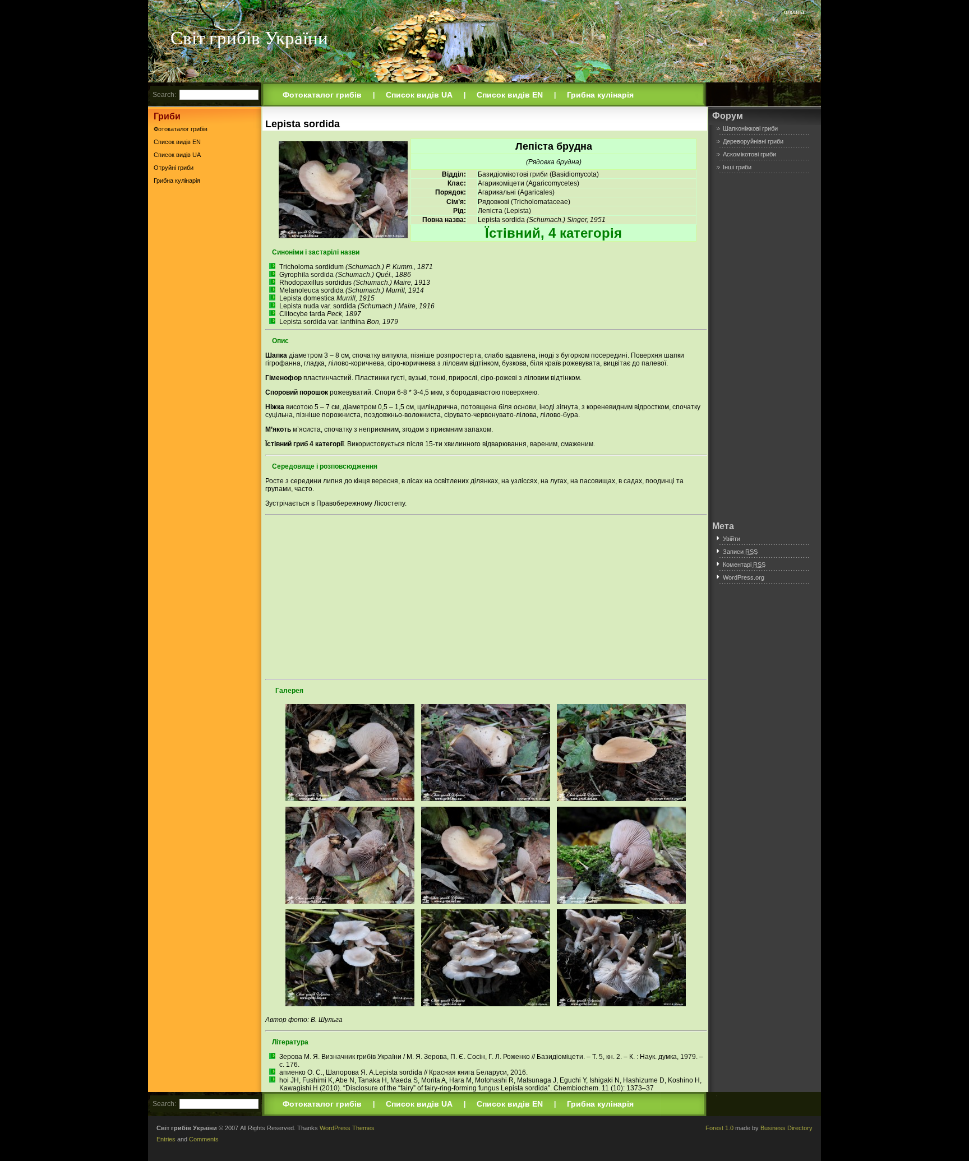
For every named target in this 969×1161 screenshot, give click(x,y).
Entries (166, 1139)
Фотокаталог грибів (322, 94)
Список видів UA (419, 94)
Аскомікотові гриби (749, 154)
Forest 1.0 (719, 1128)
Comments (204, 1139)
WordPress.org (743, 577)
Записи (740, 551)
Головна (792, 11)
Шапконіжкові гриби (750, 128)
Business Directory (786, 1128)
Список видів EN (510, 94)
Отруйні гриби (173, 167)
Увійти (731, 538)
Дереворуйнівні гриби (753, 141)
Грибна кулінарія (600, 94)
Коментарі (744, 564)
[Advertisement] (205, 364)
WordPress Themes (347, 1128)
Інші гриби (737, 167)
